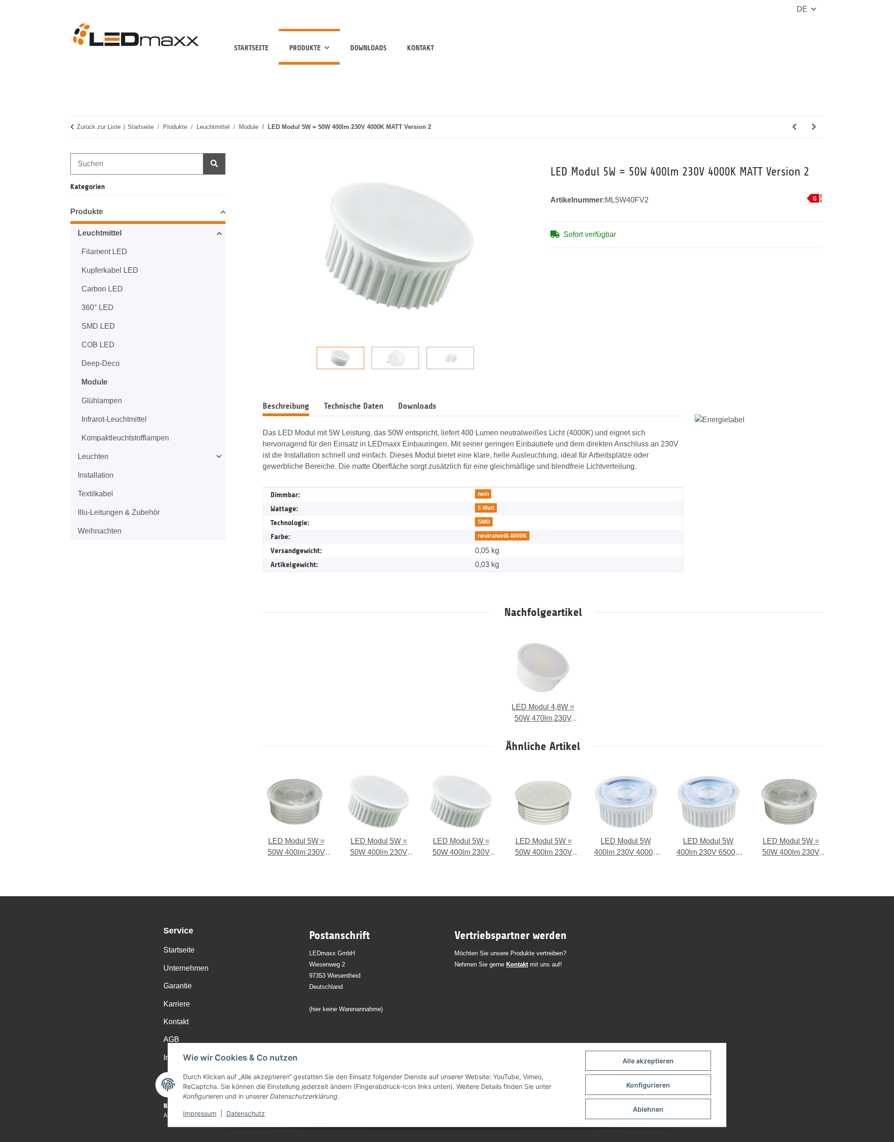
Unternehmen (186, 968)
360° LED (97, 307)
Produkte (86, 212)
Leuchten (93, 456)
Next (808, 813)
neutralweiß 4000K (502, 536)
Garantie (177, 986)
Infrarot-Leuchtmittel (114, 419)
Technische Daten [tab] (353, 406)
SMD (484, 522)
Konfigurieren (648, 1085)
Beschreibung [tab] (286, 406)
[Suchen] (214, 164)
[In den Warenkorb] (270, 159)
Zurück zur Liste (99, 126)
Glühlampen (101, 401)
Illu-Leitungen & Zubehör (119, 512)
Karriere (176, 1004)
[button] (147, 213)
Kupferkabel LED (109, 270)
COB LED (98, 345)
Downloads (368, 47)
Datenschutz (245, 1113)
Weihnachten (100, 531)
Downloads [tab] (417, 406)
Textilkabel (95, 494)
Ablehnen (648, 1109)
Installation (96, 475)
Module (94, 382)
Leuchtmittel (100, 233)
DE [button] (802, 9)
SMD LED (98, 326)
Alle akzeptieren (648, 1061)
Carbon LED (102, 289)
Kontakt (420, 47)
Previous (278, 813)
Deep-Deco (100, 363)
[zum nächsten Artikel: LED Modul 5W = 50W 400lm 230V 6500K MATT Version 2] (814, 127)
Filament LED (104, 252)
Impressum (200, 1113)
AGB (171, 1039)
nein (483, 494)
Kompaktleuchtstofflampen (125, 438)
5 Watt (486, 508)
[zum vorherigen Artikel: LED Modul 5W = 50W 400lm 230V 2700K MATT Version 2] (794, 127)
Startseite (251, 47)
